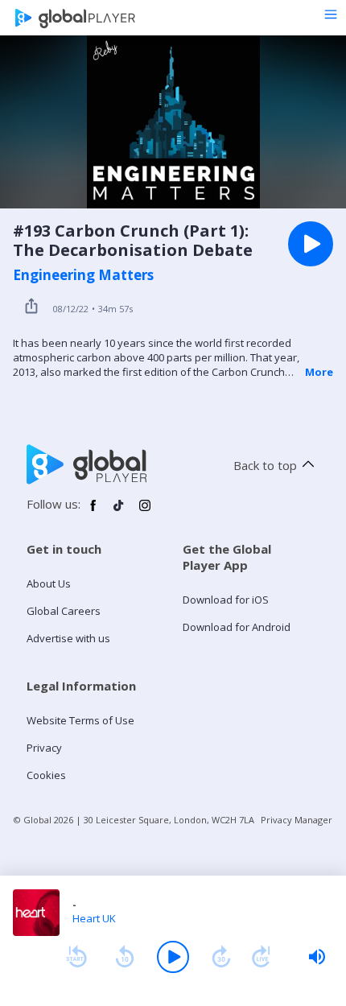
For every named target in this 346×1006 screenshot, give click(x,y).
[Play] (173, 957)
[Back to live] (261, 957)
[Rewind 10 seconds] (125, 957)
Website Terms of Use (80, 720)
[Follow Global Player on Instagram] (145, 512)
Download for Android (236, 627)
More (319, 372)
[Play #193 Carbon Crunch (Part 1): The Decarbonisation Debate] (310, 243)
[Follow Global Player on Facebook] (93, 512)
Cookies (46, 775)
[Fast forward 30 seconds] (221, 957)
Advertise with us (68, 638)
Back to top (265, 465)
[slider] (317, 957)
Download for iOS (226, 599)
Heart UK (94, 918)
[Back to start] (76, 957)
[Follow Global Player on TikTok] (119, 512)
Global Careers (64, 611)
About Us (49, 583)
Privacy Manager (296, 819)
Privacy (44, 747)
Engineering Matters (83, 275)
